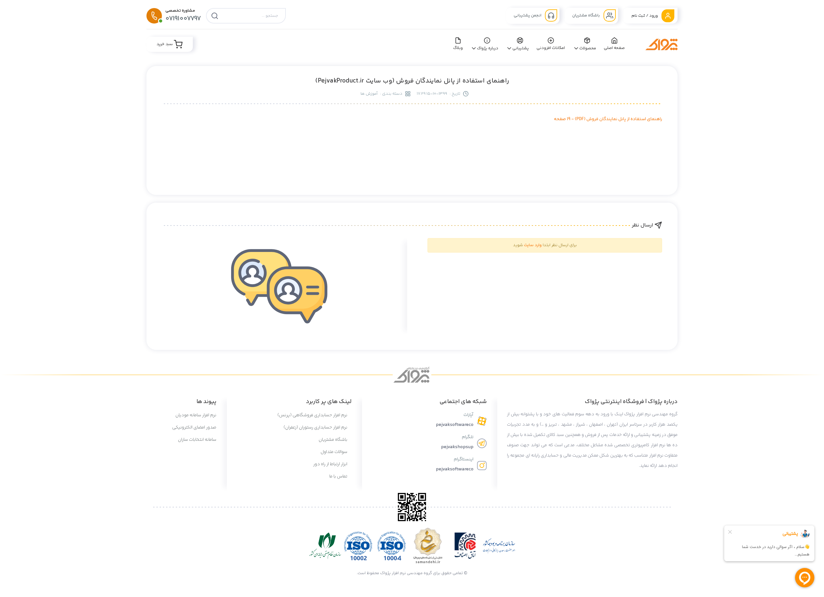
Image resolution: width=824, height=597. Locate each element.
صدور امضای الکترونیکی (194, 427)
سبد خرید (165, 44)
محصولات (587, 48)
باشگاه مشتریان (586, 15)
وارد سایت (533, 245)
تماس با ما (338, 476)
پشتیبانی (520, 48)
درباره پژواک (488, 48)
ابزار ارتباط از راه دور (330, 464)
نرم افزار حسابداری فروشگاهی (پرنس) (312, 415)
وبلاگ (458, 48)
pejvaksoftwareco (454, 424)
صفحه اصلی (614, 48)
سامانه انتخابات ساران (197, 439)
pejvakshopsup (457, 447)
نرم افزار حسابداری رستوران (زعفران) (316, 427)
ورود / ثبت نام (645, 16)
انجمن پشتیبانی (528, 15)
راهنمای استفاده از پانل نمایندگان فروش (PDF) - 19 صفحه (608, 119)
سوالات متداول (334, 452)
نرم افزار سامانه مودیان (195, 415)
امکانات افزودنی (551, 48)
